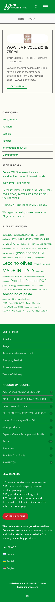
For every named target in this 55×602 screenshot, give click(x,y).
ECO (14, 248)
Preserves (8, 448)
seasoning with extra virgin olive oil (16, 299)
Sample (6, 133)
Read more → (16, 86)
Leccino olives (17, 263)
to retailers (43, 526)
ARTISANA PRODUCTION (35, 239)
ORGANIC (37, 264)
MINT (43, 272)
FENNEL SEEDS (8, 253)
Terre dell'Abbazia (33, 303)
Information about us (14, 147)
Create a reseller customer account (26, 482)
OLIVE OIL (19, 276)
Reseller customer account (17, 353)
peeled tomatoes (39, 258)
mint (38, 272)
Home (21, 19)
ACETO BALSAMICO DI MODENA (21, 391)
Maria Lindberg (15, 58)
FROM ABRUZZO (37, 235)
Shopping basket (12, 360)
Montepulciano (8, 276)
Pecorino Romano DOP (28, 281)
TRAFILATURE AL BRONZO (12, 307)
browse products (42, 530)
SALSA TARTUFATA (39, 290)
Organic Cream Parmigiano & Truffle (23, 434)
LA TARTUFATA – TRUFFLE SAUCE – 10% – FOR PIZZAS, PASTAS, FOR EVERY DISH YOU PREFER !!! (27, 194)
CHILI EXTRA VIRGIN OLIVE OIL (40, 244)
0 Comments (15, 62)
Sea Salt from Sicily (13, 455)
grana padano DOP (30, 253)
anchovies (6, 239)
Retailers (42, 58)
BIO (47, 239)
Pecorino (5, 281)
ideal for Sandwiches (23, 258)
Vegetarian (27, 311)
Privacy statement (12, 367)
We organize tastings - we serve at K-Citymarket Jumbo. (24, 214)
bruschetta (11, 243)
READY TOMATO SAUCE (11, 311)
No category (9, 119)
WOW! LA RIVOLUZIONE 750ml (27, 49)
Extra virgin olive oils (14, 406)
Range (6, 346)
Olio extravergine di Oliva (34, 276)
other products (11, 427)
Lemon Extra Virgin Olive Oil (18, 420)
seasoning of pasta (17, 294)
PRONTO (27, 290)
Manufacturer (10, 154)
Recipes (6, 140)
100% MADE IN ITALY (21, 235)
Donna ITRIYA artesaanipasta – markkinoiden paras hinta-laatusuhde (23, 174)
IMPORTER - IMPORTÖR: (16, 183)
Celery (23, 244)
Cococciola (6, 248)
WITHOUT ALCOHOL (40, 311)
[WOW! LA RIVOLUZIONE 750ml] (27, 38)
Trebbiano (28, 307)
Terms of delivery (12, 374)
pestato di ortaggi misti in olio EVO (15, 286)
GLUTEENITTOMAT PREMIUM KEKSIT (24, 413)
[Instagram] (27, 596)
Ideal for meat (7, 258)
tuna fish (37, 307)
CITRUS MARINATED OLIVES (13, 303)
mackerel (46, 264)
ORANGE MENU (18, 239)
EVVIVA (20, 248)
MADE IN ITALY (18, 270)
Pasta (5, 441)
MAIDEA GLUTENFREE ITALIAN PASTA (24, 205)
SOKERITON (9, 462)
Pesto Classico (37, 286)
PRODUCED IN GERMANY (12, 290)
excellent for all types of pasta (36, 248)
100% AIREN (7, 235)
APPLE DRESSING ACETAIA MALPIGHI (24, 399)
